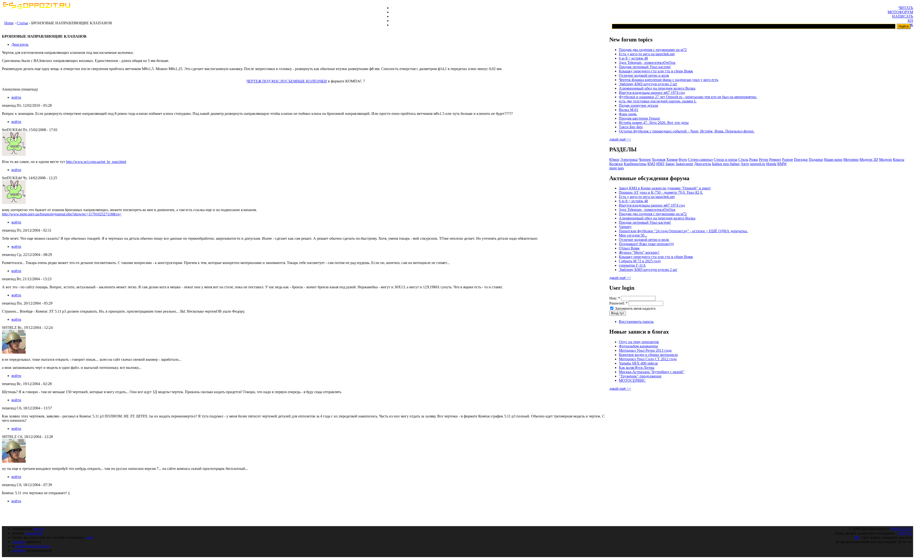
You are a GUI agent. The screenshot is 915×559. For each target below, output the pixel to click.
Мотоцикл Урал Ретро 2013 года (645, 350)
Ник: (614, 298)
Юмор (614, 160)
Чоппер (645, 160)
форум (38, 529)
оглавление (34, 533)
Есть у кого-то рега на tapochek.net (647, 54)
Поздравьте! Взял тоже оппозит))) (646, 244)
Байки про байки (726, 164)
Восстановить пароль (636, 322)
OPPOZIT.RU (901, 529)
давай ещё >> (620, 139)
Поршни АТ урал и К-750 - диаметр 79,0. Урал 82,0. (661, 192)
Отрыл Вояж (629, 248)
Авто (745, 164)
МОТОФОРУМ (900, 12)
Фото (682, 160)
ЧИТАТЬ (906, 8)
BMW (782, 164)
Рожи (753, 160)
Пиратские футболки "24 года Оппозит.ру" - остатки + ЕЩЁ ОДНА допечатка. (683, 231)
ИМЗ (660, 164)
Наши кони (833, 160)
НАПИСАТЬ (902, 16)
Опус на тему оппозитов (639, 342)
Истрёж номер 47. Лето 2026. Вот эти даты (654, 123)
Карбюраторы (635, 164)
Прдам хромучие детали (638, 105)
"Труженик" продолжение (640, 376)
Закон (670, 164)
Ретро (763, 160)
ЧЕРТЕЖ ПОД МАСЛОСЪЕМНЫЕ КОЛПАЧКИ (286, 81)
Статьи (22, 23)
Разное (787, 160)
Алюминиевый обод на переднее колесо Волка (657, 88)
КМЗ (651, 164)
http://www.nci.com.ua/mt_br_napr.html (96, 162)
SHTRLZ (905, 533)
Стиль (743, 160)
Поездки (801, 160)
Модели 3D (868, 160)
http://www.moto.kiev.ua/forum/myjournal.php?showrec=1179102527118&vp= (62, 214)
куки (89, 537)
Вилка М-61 (628, 110)
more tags (616, 168)
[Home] (36, 7)
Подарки (816, 160)
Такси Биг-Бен (631, 127)
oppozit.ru (757, 164)
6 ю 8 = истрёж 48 (633, 58)
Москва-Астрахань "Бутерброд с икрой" (651, 372)
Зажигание (684, 164)
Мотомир (851, 160)
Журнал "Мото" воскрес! (639, 252)
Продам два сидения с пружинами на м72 (653, 50)
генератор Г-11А (632, 265)
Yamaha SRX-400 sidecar (638, 363)
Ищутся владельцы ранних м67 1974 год (652, 93)
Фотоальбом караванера (638, 346)
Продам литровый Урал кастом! (645, 67)
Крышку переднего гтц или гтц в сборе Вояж (656, 71)
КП (910, 21)
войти (16, 97)
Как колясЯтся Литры (636, 368)
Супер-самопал (700, 160)
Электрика (629, 160)
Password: (618, 303)
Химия (671, 160)
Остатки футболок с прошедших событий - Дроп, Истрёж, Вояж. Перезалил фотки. (686, 131)
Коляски (616, 164)
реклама (18, 550)
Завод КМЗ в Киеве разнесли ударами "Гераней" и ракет (665, 188)
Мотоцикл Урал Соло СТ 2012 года (647, 359)
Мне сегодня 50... (633, 235)
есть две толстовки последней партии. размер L (657, 101)
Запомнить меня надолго (635, 308)
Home (9, 23)
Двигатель (19, 44)
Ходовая (658, 160)
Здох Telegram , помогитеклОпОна (647, 63)
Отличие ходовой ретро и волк (644, 75)
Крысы (898, 160)
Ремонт (775, 160)
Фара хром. (628, 114)
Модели (885, 160)
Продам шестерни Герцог (639, 118)
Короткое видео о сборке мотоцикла (648, 355)
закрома (18, 542)
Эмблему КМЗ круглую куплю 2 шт (648, 84)
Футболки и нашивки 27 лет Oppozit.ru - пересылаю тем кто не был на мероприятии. (688, 97)
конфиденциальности (32, 546)
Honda (771, 164)
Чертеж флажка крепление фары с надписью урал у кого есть (668, 80)
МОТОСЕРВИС (632, 380)
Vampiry (625, 227)
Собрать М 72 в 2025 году (640, 261)
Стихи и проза (725, 160)
